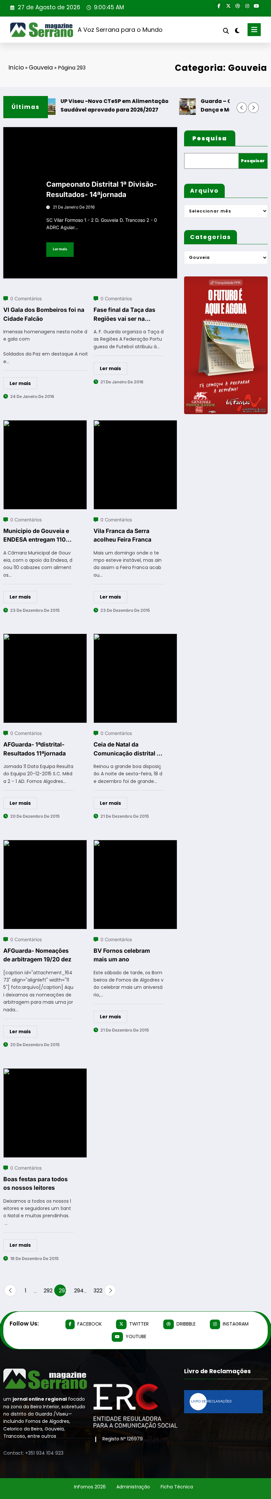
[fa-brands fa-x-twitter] (228, 5)
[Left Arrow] (242, 108)
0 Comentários (26, 298)
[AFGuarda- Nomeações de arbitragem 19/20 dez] (45, 844)
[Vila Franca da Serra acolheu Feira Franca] (135, 424)
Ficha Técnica (177, 1486)
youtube (136, 1336)
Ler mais (60, 249)
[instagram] (247, 5)
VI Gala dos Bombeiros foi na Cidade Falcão (43, 314)
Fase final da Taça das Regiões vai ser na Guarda (124, 314)
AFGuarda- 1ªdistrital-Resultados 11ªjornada (34, 748)
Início (16, 68)
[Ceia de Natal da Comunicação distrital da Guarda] (135, 638)
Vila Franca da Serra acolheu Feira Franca (122, 535)
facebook (89, 1324)
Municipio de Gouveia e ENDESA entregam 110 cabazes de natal (36, 535)
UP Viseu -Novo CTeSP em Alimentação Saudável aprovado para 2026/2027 (104, 105)
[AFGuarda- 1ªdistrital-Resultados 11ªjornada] (45, 638)
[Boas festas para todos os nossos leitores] (45, 1072)
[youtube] (256, 5)
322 (97, 1290)
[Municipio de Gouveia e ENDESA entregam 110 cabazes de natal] (45, 424)
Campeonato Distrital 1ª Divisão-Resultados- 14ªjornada (101, 189)
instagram (236, 1324)
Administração (133, 1486)
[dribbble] (237, 5)
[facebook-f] (218, 5)
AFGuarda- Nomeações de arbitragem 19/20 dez (37, 955)
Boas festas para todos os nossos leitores (35, 1183)
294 (77, 1290)
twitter (139, 1324)
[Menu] (254, 29)
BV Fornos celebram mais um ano (122, 955)
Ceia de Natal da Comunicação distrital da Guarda (129, 749)
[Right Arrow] (253, 108)
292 (47, 1290)
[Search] (226, 31)
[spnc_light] (237, 30)
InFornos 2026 (90, 1486)
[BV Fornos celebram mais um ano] (135, 844)
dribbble (186, 1324)
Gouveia (41, 68)
